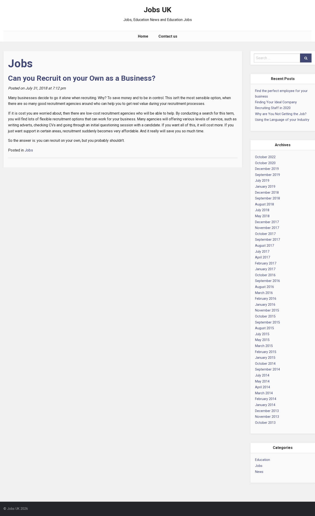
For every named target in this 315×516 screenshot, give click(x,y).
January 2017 (265, 269)
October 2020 (265, 163)
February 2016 (265, 299)
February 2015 (265, 352)
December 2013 (267, 411)
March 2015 (264, 346)
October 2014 (265, 364)
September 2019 (267, 175)
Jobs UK (157, 9)
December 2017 (267, 222)
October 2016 (265, 275)
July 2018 (262, 210)
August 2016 (264, 287)
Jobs (258, 466)
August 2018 (264, 204)
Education (262, 460)
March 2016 (264, 293)
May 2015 (262, 340)
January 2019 (265, 187)
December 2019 (267, 169)
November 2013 (267, 417)
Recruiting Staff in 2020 (273, 108)
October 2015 (265, 316)
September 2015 (267, 322)
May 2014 (262, 381)
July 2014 (262, 375)
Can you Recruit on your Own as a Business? (81, 78)
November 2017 (267, 228)
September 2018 (267, 198)
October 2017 (265, 234)
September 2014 (267, 369)
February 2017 (265, 263)
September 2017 (267, 240)
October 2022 (265, 157)
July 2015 (262, 334)
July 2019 (262, 181)
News (259, 472)
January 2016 (265, 305)
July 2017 (262, 252)
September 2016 (267, 281)
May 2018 (262, 216)
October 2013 (265, 423)
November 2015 (267, 310)
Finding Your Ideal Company (276, 102)
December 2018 (267, 193)
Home (143, 36)
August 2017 (264, 246)
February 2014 (265, 399)
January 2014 (265, 405)
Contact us (167, 36)
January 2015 (265, 358)
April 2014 (262, 387)
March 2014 (264, 393)
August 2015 (264, 328)
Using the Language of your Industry (282, 120)
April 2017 (262, 257)
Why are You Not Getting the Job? (280, 114)
